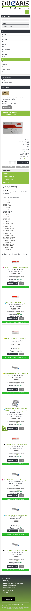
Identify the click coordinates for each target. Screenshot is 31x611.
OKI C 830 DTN (7, 220)
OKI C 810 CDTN (7, 206)
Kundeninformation (8, 590)
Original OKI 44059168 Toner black (16, 444)
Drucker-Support (7, 82)
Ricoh (3, 62)
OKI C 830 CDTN (7, 216)
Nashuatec (5, 57)
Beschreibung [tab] (7, 170)
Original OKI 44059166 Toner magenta (16, 267)
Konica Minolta (6, 49)
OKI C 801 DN (6, 202)
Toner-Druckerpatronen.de (17, 604)
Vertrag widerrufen (8, 599)
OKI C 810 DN (6, 207)
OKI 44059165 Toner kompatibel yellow (16, 373)
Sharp (4, 67)
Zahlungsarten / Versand (9, 587)
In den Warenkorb (13, 283)
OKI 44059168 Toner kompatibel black (16, 550)
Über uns (5, 592)
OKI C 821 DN (6, 213)
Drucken (23, 166)
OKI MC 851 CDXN (8, 225)
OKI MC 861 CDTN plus (9, 237)
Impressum (6, 580)
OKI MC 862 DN (7, 249)
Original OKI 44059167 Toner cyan (16, 303)
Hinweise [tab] (5, 173)
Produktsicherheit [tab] (8, 179)
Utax (3, 72)
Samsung (4, 64)
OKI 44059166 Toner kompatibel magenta (16, 480)
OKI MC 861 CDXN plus (9, 240)
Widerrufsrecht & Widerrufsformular (13, 583)
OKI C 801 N (6, 204)
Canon (4, 37)
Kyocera (4, 52)
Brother (4, 34)
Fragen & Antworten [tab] (8, 176)
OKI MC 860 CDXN (8, 232)
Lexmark (4, 54)
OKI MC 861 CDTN (8, 235)
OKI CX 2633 (6, 200)
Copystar (4, 39)
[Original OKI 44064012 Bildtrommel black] (13, 127)
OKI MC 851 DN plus (8, 228)
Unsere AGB (6, 582)
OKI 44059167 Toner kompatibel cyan (16, 515)
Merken (9, 166)
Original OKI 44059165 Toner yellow (16, 338)
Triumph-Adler (6, 69)
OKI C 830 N (6, 221)
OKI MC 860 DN (7, 234)
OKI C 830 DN (6, 218)
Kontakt (5, 589)
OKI (3, 59)
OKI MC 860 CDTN (8, 230)
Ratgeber (4, 80)
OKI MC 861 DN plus (8, 244)
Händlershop (6, 594)
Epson (4, 44)
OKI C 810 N (6, 209)
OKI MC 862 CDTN (8, 246)
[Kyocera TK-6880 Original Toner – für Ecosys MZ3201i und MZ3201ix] (5, 93)
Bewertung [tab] (6, 182)
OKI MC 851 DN (7, 227)
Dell (3, 42)
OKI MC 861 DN (7, 242)
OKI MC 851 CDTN (8, 223)
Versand (9, 105)
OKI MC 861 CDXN (8, 239)
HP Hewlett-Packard (7, 47)
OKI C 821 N (6, 214)
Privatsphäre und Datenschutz (11, 585)
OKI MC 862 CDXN (8, 247)
